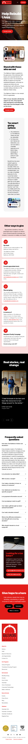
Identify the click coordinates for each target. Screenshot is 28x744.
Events (3, 696)
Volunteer (18, 606)
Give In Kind (5, 680)
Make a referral (14, 610)
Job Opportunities (6, 656)
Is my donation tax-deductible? (11, 474)
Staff (3, 651)
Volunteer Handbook (7, 714)
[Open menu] (17, 2)
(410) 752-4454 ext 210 (14, 574)
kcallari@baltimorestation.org (11, 301)
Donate (23, 2)
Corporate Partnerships (8, 687)
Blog (3, 700)
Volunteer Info (5, 709)
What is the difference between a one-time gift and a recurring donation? (11, 519)
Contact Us (5, 658)
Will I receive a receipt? (8, 478)
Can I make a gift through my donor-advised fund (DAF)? (12, 506)
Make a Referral (6, 689)
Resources (4, 669)
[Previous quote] (3, 420)
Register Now (5, 716)
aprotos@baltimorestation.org (11, 277)
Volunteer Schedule (7, 711)
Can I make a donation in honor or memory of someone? (11, 484)
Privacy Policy (9, 739)
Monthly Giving (5, 675)
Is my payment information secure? (12, 496)
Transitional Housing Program (9, 667)
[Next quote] (11, 420)
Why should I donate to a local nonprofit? (10, 526)
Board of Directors (6, 653)
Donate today (7, 31)
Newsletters (5, 703)
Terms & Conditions (17, 739)
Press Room (5, 698)
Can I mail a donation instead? (10, 512)
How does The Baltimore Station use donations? (12, 444)
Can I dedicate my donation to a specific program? (11, 491)
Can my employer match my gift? (11, 501)
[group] (14, 406)
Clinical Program (6, 664)
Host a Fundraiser (6, 685)
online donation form (13, 319)
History (3, 649)
